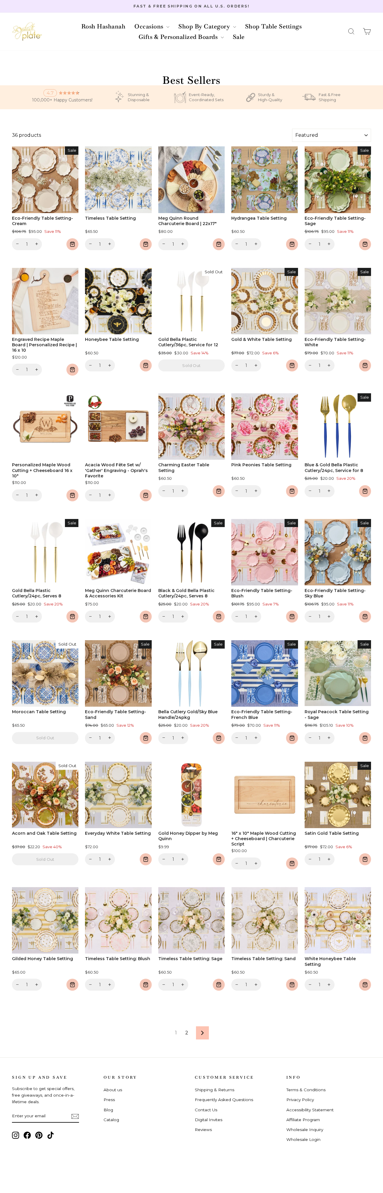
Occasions (149, 26)
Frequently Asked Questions (224, 1099)
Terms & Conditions (306, 1089)
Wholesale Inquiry (304, 1129)
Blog (108, 1109)
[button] (351, 31)
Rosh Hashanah (103, 26)
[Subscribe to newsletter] (75, 1116)
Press (109, 1099)
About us (113, 1089)
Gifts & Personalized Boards (179, 37)
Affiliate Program (303, 1119)
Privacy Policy (300, 1099)
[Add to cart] (72, 244)
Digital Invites (208, 1119)
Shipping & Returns (214, 1089)
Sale (239, 37)
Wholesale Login (303, 1139)
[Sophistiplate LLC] (27, 32)
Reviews (203, 1129)
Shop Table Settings (273, 26)
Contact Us (206, 1109)
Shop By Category (205, 26)
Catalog (111, 1119)
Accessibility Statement (310, 1109)
